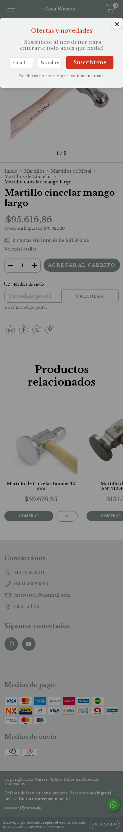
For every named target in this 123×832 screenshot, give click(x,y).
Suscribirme (89, 62)
